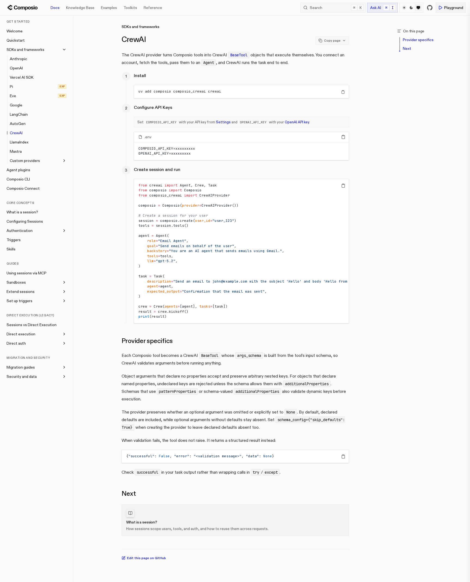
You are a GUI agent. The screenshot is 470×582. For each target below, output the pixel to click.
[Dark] (411, 7)
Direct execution (21, 334)
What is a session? (22, 212)
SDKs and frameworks (25, 49)
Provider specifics (147, 341)
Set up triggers (19, 300)
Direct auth (16, 343)
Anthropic (18, 58)
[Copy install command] (343, 92)
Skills (11, 249)
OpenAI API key (297, 122)
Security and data (22, 376)
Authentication (20, 230)
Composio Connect (23, 188)
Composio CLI (18, 179)
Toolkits (130, 7)
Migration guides (21, 367)
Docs (55, 7)
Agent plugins (18, 169)
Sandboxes (16, 282)
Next (129, 493)
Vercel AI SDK (21, 77)
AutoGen (18, 123)
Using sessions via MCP (27, 273)
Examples (109, 7)
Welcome (15, 31)
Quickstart (16, 40)
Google (16, 105)
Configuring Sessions (25, 221)
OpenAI (16, 68)
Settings (223, 122)
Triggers (14, 239)
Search (336, 7)
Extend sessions (21, 291)
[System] (418, 7)
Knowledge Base (80, 7)
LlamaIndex (19, 142)
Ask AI (382, 7)
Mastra (16, 151)
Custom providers (25, 160)
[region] (241, 91)
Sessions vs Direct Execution (32, 324)
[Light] (404, 7)
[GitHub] (430, 8)
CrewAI (16, 132)
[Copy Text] (343, 137)
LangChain (19, 114)
